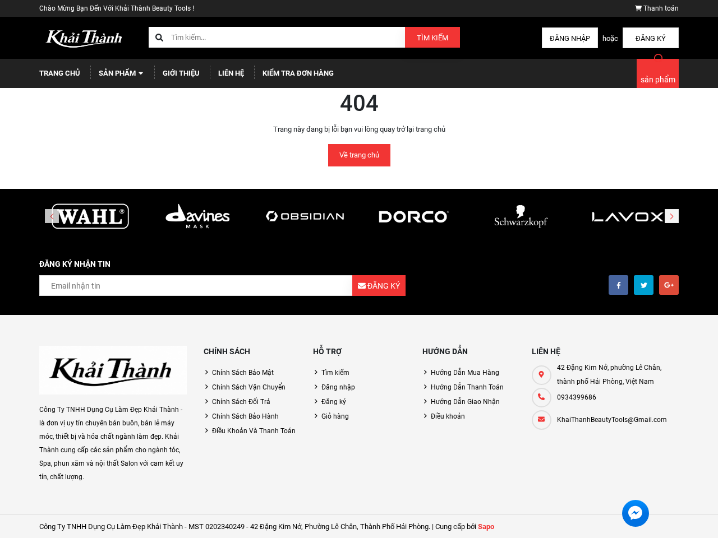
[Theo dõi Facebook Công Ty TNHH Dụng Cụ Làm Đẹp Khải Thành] (618, 285)
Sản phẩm (118, 73)
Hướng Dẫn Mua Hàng (465, 373)
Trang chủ (59, 73)
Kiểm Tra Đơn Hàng (298, 73)
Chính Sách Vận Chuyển (249, 387)
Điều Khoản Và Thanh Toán (254, 431)
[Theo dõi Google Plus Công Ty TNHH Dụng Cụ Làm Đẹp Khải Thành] (669, 285)
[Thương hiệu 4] (413, 216)
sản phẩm (658, 79)
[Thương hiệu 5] (521, 216)
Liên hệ (231, 73)
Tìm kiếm (432, 38)
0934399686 (576, 397)
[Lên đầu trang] (675, 517)
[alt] (628, 216)
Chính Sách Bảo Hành (245, 416)
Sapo (486, 526)
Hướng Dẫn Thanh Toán (467, 387)
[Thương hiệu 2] (198, 216)
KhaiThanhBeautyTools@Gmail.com (612, 420)
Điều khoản (448, 416)
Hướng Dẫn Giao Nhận (465, 402)
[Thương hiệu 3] (305, 216)
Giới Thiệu (181, 73)
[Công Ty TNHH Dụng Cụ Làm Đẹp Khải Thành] (113, 370)
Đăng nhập (570, 38)
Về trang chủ (359, 155)
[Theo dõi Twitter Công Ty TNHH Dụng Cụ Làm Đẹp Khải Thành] (643, 285)
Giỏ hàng (335, 416)
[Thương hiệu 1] (90, 216)
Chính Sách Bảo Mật (243, 373)
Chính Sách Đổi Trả (241, 402)
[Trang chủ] (85, 37)
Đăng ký (651, 38)
